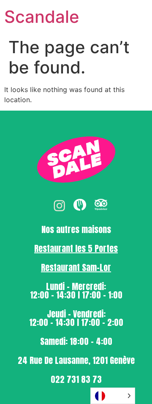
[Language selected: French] (112, 396)
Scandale (41, 16)
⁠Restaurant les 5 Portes (76, 248)
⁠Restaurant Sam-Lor (76, 267)
